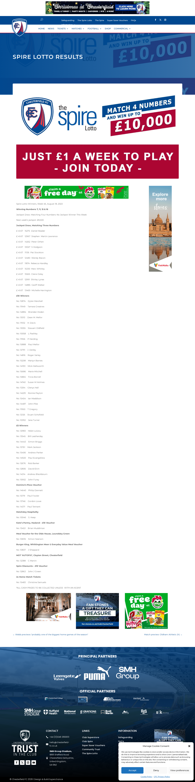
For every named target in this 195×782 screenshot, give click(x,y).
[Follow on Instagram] (165, 20)
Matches (77, 29)
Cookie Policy (146, 777)
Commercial (121, 29)
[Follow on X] (160, 20)
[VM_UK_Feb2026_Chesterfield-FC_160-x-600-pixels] (160, 271)
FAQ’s (121, 741)
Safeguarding (67, 20)
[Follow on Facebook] (155, 20)
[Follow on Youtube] (33, 762)
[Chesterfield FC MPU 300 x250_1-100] (97, 628)
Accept (132, 770)
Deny (156, 770)
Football (93, 29)
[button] (189, 746)
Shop (108, 29)
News (51, 29)
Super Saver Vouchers (117, 20)
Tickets (61, 29)
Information (67, 25)
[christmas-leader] (97, 13)
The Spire (99, 20)
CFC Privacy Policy (162, 777)
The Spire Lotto (85, 20)
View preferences (179, 770)
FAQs (133, 20)
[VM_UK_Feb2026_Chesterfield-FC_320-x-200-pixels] (48, 620)
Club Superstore (90, 737)
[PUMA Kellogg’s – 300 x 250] (146, 628)
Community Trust (91, 749)
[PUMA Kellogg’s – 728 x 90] (76, 198)
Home (41, 29)
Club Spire (87, 741)
